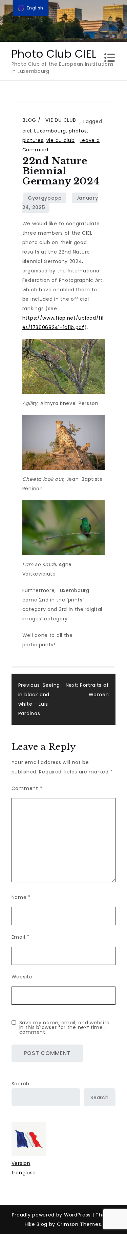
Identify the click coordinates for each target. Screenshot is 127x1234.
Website (22, 976)
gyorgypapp (45, 198)
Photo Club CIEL (54, 53)
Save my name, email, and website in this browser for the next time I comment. (64, 1027)
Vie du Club (60, 120)
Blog (29, 120)
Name (21, 897)
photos (78, 130)
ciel (26, 130)
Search (20, 1083)
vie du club (60, 140)
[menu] (31, 8)
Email (20, 937)
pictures (33, 140)
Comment (27, 788)
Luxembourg (50, 130)
